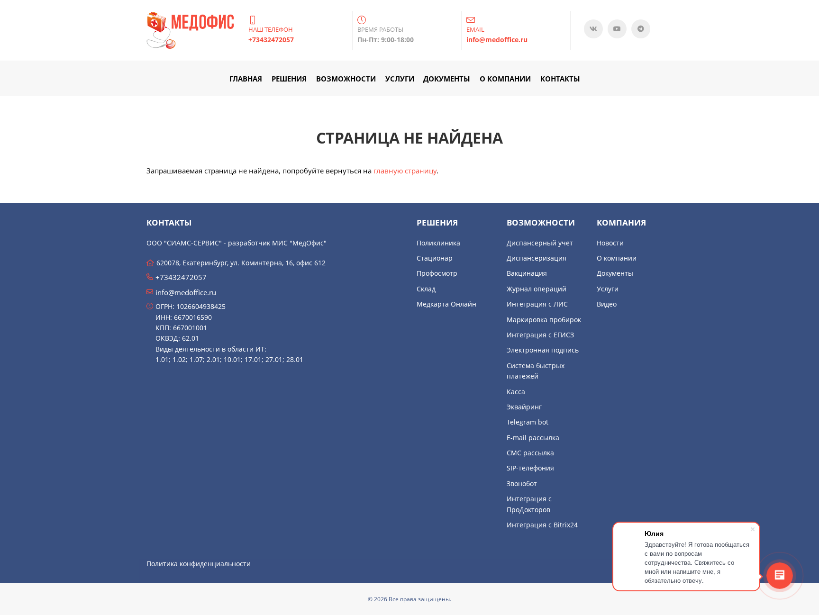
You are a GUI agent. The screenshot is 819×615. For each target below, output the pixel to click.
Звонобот (522, 483)
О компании (505, 78)
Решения (289, 78)
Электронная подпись (543, 349)
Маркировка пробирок (544, 319)
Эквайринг (524, 406)
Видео (607, 303)
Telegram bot (527, 421)
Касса (516, 391)
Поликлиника (438, 242)
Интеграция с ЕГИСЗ (540, 334)
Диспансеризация (536, 257)
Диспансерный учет (540, 242)
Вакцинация (527, 273)
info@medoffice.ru (185, 292)
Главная (245, 78)
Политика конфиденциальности (198, 563)
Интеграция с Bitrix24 (542, 524)
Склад (426, 288)
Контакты (560, 78)
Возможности (346, 78)
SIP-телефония (530, 467)
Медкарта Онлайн (446, 303)
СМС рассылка (530, 452)
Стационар (435, 257)
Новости (610, 242)
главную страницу (405, 170)
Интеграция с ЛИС (537, 303)
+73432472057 (181, 277)
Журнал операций (536, 288)
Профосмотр (437, 273)
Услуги (399, 78)
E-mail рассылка (533, 437)
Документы (446, 78)
